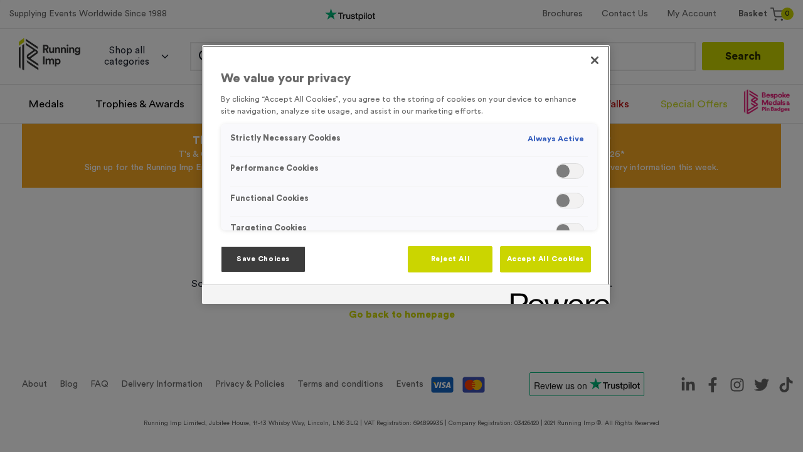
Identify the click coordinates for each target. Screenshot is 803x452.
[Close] (595, 60)
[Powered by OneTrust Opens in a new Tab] (556, 296)
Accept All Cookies (545, 259)
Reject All (451, 259)
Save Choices (263, 259)
